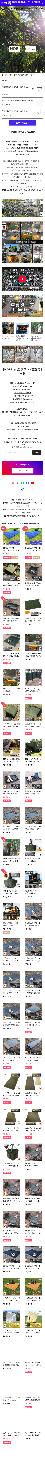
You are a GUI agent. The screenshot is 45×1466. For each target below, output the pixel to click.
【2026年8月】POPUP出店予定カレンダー (20, 75)
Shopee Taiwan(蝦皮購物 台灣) (25, 430)
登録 (37, 452)
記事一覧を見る (22, 123)
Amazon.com (24, 426)
